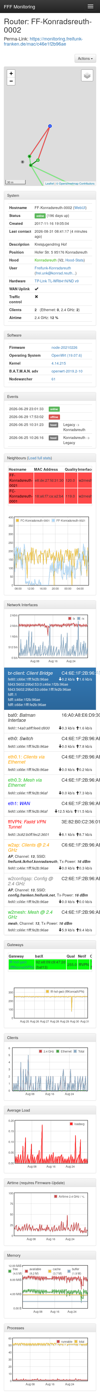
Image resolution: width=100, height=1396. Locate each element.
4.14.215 (59, 363)
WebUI (79, 207)
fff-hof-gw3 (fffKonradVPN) (21, 964)
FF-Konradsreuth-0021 (21, 480)
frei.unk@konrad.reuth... (55, 272)
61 (54, 378)
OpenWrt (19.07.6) (67, 355)
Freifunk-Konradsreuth (53, 267)
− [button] (11, 81)
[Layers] (87, 75)
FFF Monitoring (19, 6)
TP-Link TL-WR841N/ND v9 (57, 280)
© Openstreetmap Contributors (75, 183)
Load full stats (39, 457)
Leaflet (49, 183)
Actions (84, 58)
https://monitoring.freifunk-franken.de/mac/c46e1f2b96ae (43, 41)
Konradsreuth (46, 259)
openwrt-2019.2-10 (67, 371)
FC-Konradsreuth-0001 (21, 496)
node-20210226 (64, 347)
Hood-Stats (74, 259)
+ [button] (11, 73)
